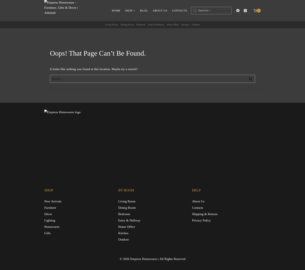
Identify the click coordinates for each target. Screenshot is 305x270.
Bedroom (140, 24)
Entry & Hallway (156, 24)
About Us (160, 10)
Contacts (179, 10)
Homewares (51, 227)
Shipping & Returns (205, 214)
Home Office (173, 24)
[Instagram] (245, 10)
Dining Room (127, 24)
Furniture (50, 207)
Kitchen (185, 24)
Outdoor (196, 24)
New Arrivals (52, 201)
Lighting (49, 220)
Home (116, 10)
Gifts (47, 233)
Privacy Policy (201, 220)
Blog (144, 10)
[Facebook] (238, 10)
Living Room (111, 24)
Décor (48, 214)
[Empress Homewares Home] (79, 141)
